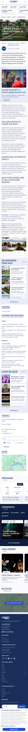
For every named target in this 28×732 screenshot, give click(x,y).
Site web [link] (4, 431)
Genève (3, 668)
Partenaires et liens (6, 692)
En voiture (8, 442)
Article (4, 43)
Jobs (3, 696)
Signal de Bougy (19, 109)
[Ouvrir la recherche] (3, 2)
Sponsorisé (4, 68)
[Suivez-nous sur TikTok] (11, 658)
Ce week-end (5, 512)
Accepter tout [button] (14, 729)
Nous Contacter (5, 639)
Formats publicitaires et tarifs (8, 647)
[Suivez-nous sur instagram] (6, 658)
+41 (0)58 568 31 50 (7, 433)
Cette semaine (15, 512)
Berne (3, 676)
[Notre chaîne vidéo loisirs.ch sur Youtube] (8, 658)
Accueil (3, 17)
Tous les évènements (14, 543)
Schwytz (3, 679)
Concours (4, 638)
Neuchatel (4, 672)
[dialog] (14, 720)
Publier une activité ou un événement (6, 650)
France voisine (5, 681)
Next (22, 253)
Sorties (8, 17)
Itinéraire (6, 446)
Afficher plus (14, 302)
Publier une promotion (7, 652)
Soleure (3, 678)
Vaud (3, 664)
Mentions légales (5, 641)
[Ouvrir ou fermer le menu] (25, 2)
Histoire (3, 689)
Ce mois (23, 512)
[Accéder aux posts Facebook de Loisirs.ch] (3, 658)
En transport (20, 442)
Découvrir (6, 100)
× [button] (26, 709)
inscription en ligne (15, 218)
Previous (15, 253)
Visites (13, 17)
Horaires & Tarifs (13, 43)
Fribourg (4, 670)
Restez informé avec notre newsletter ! (10, 702)
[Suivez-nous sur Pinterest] (14, 658)
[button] (14, 726)
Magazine (4, 694)
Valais (3, 666)
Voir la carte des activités (14, 602)
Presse (3, 690)
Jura (3, 674)
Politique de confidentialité (14, 723)
